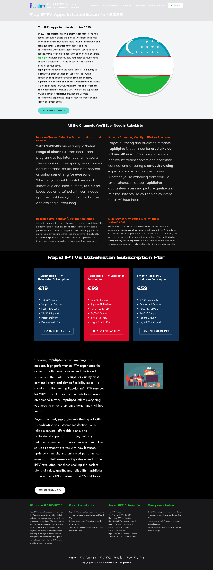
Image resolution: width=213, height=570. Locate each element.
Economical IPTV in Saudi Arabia (120, 524)
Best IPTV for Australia (117, 530)
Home (94, 6)
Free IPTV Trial (157, 6)
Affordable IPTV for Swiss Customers (122, 536)
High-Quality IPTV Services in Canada (122, 533)
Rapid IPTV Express (62, 4)
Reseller (140, 6)
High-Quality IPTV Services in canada (122, 521)
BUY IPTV (175, 5)
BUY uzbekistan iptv (54, 110)
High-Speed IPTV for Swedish (119, 518)
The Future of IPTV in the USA (119, 515)
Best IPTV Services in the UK (118, 527)
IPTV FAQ (126, 6)
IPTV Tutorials (109, 6)
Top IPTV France (114, 512)
